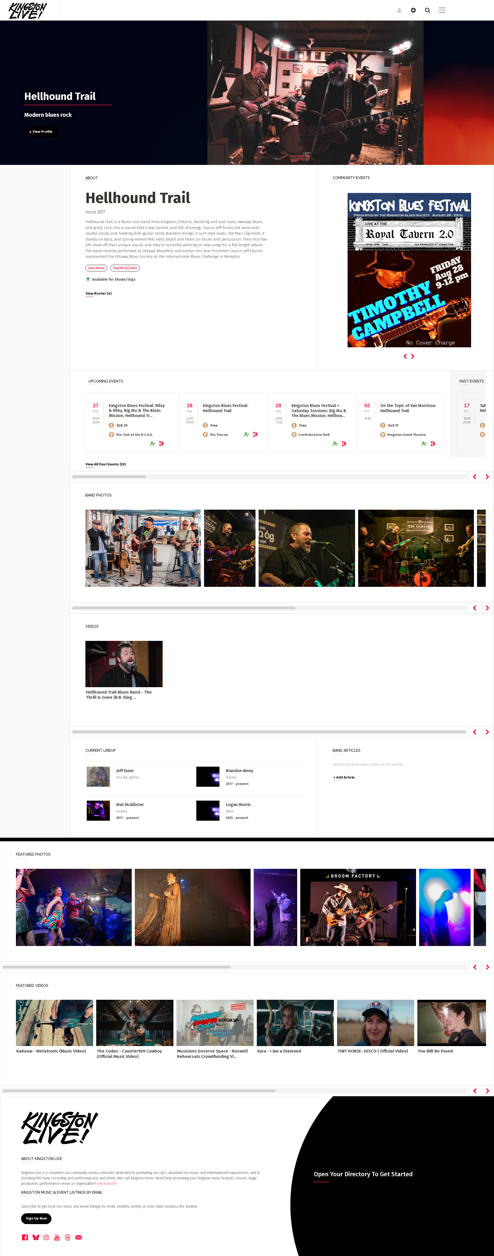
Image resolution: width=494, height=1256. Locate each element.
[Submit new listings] (411, 10)
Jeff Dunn (125, 770)
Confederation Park (314, 435)
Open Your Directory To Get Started (363, 1174)
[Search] (425, 10)
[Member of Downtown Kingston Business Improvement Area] (162, 444)
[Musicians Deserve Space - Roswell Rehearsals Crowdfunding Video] (215, 1023)
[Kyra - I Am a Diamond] (295, 1023)
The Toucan (219, 435)
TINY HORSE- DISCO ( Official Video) (373, 1051)
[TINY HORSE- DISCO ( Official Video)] (375, 1023)
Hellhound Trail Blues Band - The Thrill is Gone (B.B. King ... (119, 694)
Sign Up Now (36, 1218)
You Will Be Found (435, 1051)
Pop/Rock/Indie (125, 268)
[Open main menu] (439, 10)
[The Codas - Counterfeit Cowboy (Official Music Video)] (134, 1023)
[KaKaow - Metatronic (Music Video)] (54, 1023)
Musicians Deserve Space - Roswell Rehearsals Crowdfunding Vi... (212, 1053)
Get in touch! (106, 1183)
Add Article (344, 777)
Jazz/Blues (96, 268)
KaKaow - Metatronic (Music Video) (51, 1051)
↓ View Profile (40, 132)
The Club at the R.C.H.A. (134, 435)
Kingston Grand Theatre (406, 435)
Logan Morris (238, 804)
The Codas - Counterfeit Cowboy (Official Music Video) (129, 1053)
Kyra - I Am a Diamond (279, 1051)
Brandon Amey (239, 770)
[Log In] (396, 10)
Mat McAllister (130, 804)
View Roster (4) (99, 293)
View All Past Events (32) (106, 464)
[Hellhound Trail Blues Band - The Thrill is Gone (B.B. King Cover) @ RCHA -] (124, 664)
